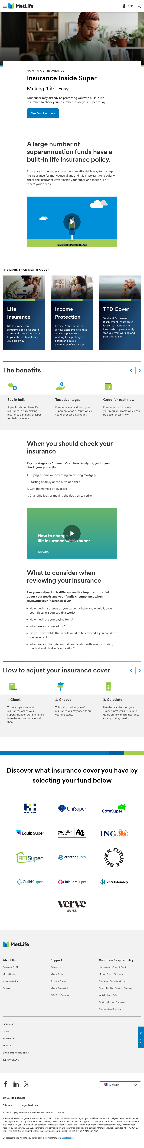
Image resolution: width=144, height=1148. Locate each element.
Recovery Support (59, 981)
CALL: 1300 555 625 (14, 1098)
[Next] (139, 370)
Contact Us (56, 967)
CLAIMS (6, 1031)
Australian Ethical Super (72, 833)
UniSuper (72, 808)
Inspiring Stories (10, 981)
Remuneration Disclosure (110, 1009)
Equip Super (30, 833)
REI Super (30, 857)
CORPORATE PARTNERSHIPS (16, 1053)
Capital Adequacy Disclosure (112, 1002)
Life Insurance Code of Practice (113, 967)
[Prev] (131, 370)
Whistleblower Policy (109, 995)
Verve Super (72, 906)
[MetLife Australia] (16, 946)
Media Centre (9, 974)
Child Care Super (72, 882)
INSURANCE (8, 1024)
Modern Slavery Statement (111, 974)
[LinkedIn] (16, 1084)
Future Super (114, 857)
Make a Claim (57, 974)
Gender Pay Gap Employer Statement (116, 988)
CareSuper (114, 808)
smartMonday (114, 882)
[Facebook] (5, 1084)
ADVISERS (7, 1046)
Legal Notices (29, 1105)
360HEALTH (8, 1039)
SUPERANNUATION (11, 1060)
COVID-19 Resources (60, 995)
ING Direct (114, 833)
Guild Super (30, 882)
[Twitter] (27, 1084)
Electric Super (72, 857)
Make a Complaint (59, 988)
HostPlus (30, 808)
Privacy (7, 1105)
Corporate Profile (11, 967)
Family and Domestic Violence (113, 981)
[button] (5, 6)
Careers (6, 988)
